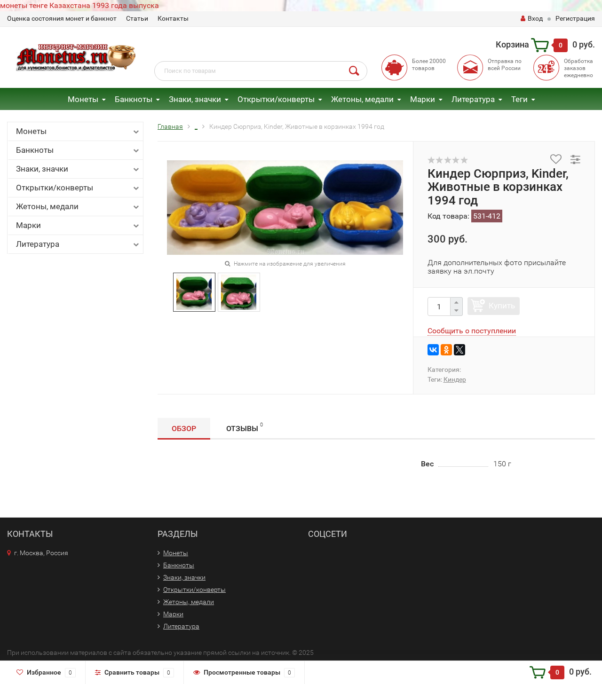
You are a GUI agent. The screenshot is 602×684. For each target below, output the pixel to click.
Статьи (137, 18)
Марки (422, 99)
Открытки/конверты (276, 99)
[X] (459, 349)
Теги (519, 99)
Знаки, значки (195, 99)
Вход (535, 18)
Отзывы (244, 427)
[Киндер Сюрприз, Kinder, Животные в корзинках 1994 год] (194, 291)
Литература (473, 99)
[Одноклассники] (446, 349)
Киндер (455, 379)
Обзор (184, 428)
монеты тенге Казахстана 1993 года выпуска (79, 5)
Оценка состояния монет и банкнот (62, 18)
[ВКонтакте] (433, 349)
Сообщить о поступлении (472, 330)
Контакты (173, 18)
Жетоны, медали (362, 99)
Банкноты (133, 99)
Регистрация (575, 18)
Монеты (83, 99)
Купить (502, 305)
